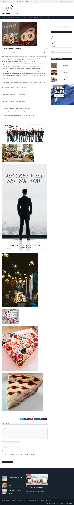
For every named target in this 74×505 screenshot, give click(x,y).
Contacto (53, 503)
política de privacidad (38, 500)
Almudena (5, 52)
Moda (18, 17)
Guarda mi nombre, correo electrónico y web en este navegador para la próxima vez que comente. (25, 451)
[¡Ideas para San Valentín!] (25, 34)
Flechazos (53, 38)
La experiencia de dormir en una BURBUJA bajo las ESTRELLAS (35, 486)
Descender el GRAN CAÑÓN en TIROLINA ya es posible (24, 1)
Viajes (29, 17)
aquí (43, 63)
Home (4, 17)
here (37, 91)
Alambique (25, 66)
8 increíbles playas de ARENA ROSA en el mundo (15, 478)
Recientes (60, 58)
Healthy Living (45, 17)
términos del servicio (45, 500)
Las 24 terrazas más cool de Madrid (65, 78)
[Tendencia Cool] (10, 9)
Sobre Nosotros (59, 503)
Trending (54, 58)
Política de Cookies (68, 503)
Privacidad (47, 503)
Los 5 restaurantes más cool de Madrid (65, 64)
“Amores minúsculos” (23, 64)
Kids (24, 17)
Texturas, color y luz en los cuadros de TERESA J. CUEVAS (15, 492)
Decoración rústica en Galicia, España (15, 484)
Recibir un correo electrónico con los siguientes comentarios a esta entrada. (19, 454)
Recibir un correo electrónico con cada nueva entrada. (15, 458)
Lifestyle (11, 17)
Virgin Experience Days (24, 98)
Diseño (36, 17)
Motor (52, 51)
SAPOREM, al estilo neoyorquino (65, 71)
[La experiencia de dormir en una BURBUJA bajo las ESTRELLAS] (36, 479)
